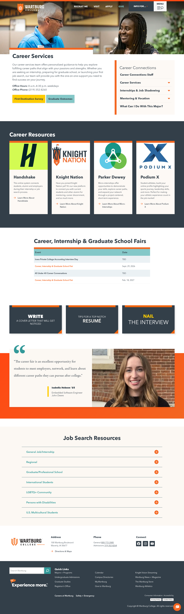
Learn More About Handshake (26, 199)
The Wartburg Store (144, 581)
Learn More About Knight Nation (71, 205)
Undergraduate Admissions (67, 577)
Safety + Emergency (85, 595)
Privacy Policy (155, 599)
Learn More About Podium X (157, 205)
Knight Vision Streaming (146, 572)
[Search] (47, 570)
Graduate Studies (62, 581)
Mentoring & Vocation (135, 98)
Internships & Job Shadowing (140, 90)
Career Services (130, 82)
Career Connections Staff (136, 74)
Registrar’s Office (62, 586)
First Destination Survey (29, 98)
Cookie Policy (168, 599)
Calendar (99, 572)
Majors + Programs (63, 572)
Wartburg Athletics (143, 586)
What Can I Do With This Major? (141, 106)
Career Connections (138, 67)
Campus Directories (104, 577)
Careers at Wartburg (64, 595)
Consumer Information (154, 595)
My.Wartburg (101, 581)
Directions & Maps (63, 551)
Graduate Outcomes (60, 98)
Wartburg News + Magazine (148, 577)
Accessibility (169, 595)
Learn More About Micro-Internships (113, 205)
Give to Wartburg (103, 586)
